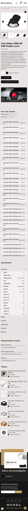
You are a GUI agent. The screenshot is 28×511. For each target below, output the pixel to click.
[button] (17, 376)
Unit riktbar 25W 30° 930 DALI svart (11, 212)
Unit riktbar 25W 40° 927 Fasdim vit (11, 168)
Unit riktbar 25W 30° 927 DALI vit (11, 182)
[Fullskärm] (25, 100)
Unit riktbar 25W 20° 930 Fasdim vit (11, 122)
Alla (7, 114)
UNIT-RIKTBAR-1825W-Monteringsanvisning (12, 354)
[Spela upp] (2, 100)
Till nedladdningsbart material (9, 82)
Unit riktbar (14, 7)
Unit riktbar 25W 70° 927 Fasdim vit (11, 174)
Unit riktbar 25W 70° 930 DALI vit (11, 154)
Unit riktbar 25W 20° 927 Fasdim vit (11, 158)
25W (18, 7)
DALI (16, 114)
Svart (12, 117)
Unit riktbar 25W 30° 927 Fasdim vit (11, 163)
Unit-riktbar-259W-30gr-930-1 (9, 347)
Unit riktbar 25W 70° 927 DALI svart (11, 255)
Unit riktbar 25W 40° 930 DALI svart (11, 216)
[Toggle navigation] (25, 3)
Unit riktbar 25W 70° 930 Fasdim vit (11, 138)
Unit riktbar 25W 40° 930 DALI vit (11, 150)
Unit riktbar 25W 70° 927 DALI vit (11, 189)
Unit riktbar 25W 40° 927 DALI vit (11, 186)
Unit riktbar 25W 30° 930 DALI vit (11, 146)
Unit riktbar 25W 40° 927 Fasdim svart (11, 234)
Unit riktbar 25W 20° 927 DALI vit (11, 178)
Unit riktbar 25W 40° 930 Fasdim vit (11, 133)
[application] (14, 94)
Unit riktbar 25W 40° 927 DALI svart (11, 252)
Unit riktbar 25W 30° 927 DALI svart (11, 248)
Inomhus (5, 7)
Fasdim (11, 114)
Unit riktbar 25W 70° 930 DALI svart (11, 220)
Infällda (9, 7)
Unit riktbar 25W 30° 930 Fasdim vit (11, 128)
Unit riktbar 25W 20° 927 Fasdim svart (11, 224)
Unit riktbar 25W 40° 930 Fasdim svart (11, 199)
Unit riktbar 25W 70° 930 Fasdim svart (11, 204)
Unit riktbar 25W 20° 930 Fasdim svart (11, 194)
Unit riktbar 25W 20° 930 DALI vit (11, 143)
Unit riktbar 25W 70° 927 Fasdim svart (11, 240)
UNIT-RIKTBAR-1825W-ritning (9, 361)
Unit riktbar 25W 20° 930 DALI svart (11, 209)
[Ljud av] (23, 100)
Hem (2, 7)
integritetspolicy (15, 489)
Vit (8, 117)
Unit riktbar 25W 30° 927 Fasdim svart (11, 229)
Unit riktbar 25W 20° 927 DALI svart (11, 244)
